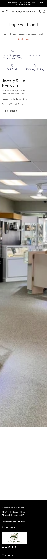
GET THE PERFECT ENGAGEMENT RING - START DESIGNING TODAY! (23, 3)
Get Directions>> (9, 527)
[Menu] (3, 11)
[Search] (8, 11)
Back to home (23, 39)
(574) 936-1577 (18, 521)
